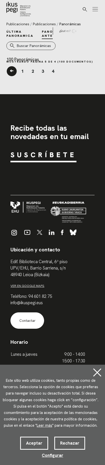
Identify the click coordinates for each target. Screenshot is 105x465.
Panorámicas (70, 24)
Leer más (44, 425)
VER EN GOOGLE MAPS (27, 286)
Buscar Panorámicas (34, 45)
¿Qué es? (65, 31)
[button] (85, 9)
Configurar (52, 455)
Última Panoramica (19, 33)
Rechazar (69, 443)
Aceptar (34, 443)
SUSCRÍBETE (43, 154)
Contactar (27, 321)
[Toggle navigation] (95, 9)
